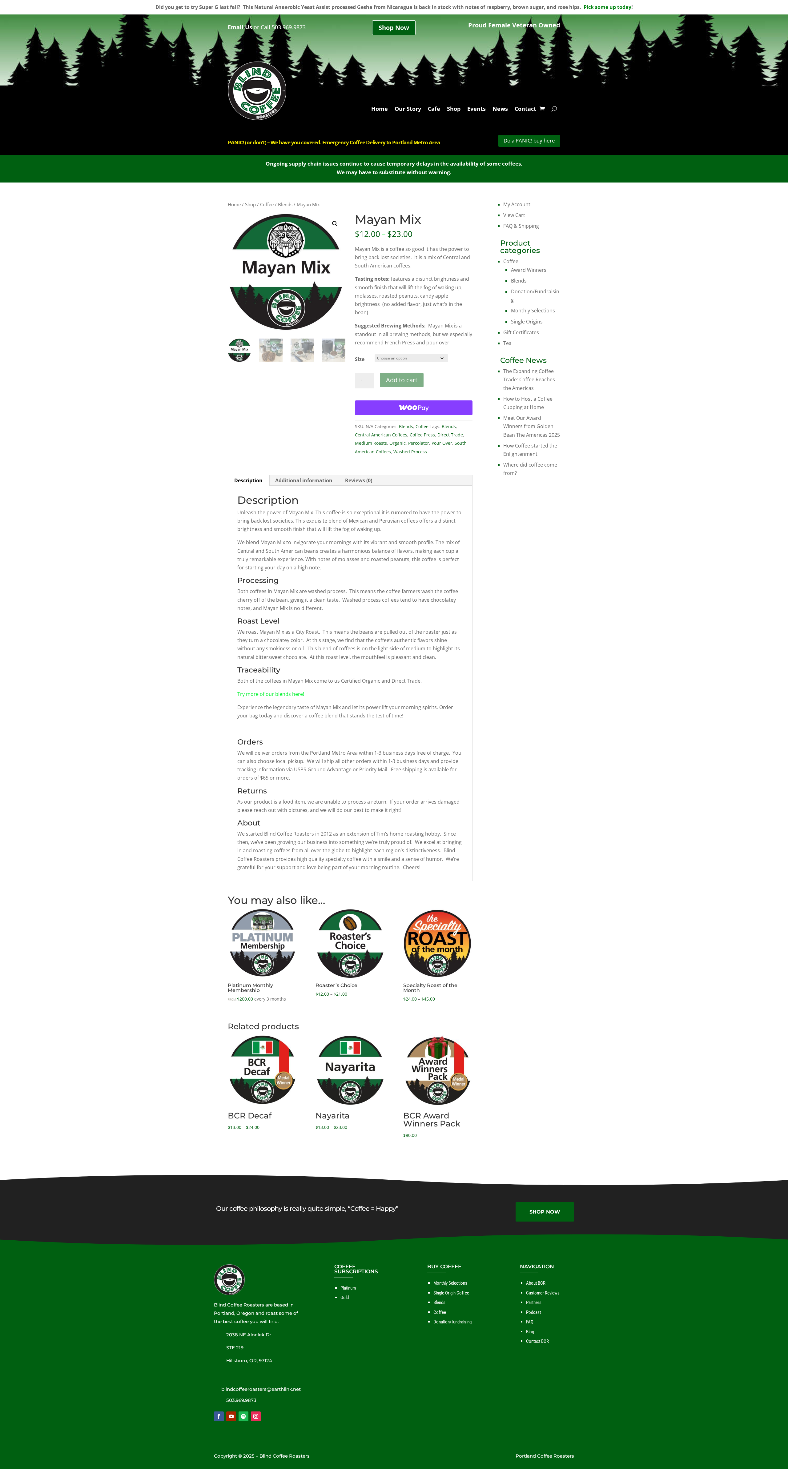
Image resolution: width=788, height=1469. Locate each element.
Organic (397, 443)
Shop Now (394, 27)
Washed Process (410, 452)
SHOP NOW (544, 1212)
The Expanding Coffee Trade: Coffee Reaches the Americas (529, 379)
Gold (344, 1297)
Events (476, 109)
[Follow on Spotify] (243, 1416)
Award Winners (528, 270)
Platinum (348, 1288)
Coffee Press (422, 435)
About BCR (535, 1283)
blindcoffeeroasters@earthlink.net (261, 1389)
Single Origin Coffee (451, 1293)
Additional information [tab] (303, 480)
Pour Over (442, 443)
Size (359, 359)
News (500, 109)
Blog (530, 1332)
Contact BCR (537, 1341)
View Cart (514, 215)
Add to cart (401, 380)
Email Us (240, 27)
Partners (533, 1302)
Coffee (267, 204)
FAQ (529, 1322)
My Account (516, 204)
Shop (453, 109)
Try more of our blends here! (270, 694)
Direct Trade (450, 435)
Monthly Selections (533, 310)
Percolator (418, 443)
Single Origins (527, 321)
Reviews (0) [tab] (358, 480)
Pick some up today (607, 7)
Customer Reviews (543, 1293)
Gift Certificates (521, 332)
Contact (525, 109)
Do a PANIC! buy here (529, 140)
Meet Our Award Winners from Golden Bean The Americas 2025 (531, 426)
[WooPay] (413, 407)
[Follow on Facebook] (219, 1416)
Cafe (434, 109)
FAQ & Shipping (521, 226)
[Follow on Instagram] (256, 1416)
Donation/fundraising (452, 1322)
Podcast (533, 1312)
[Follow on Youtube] (231, 1416)
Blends (285, 204)
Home (379, 109)
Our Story (408, 109)
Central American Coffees (381, 435)
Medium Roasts (371, 443)
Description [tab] (248, 480)
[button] (334, 223)
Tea (507, 343)
